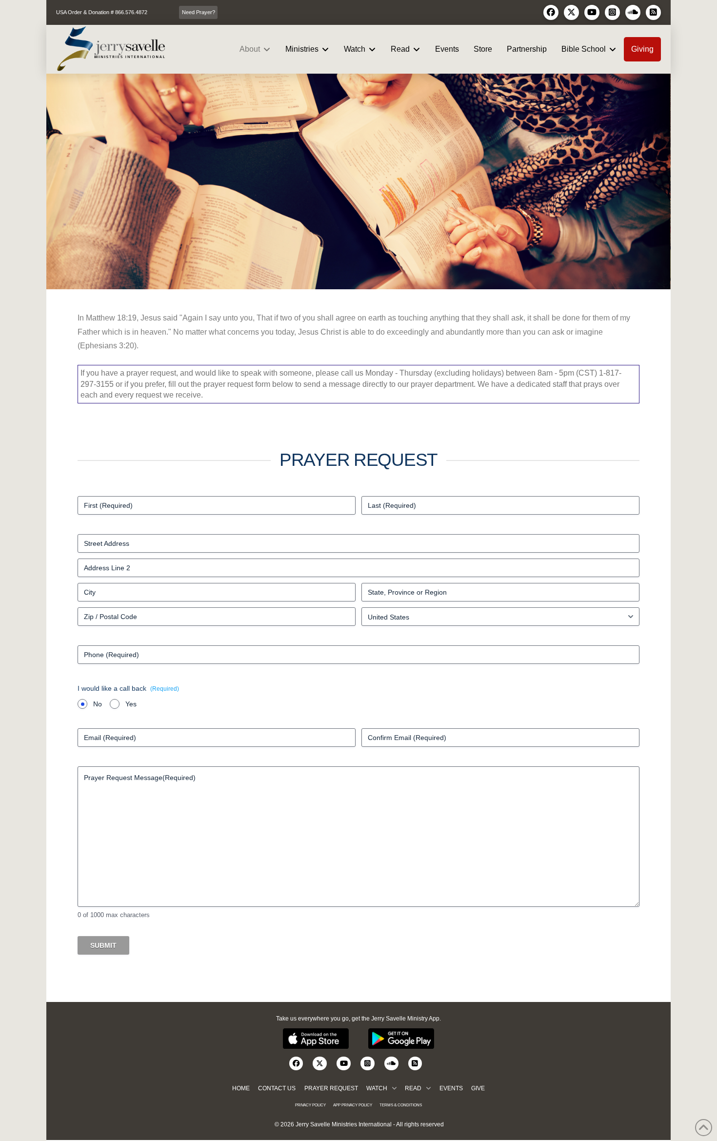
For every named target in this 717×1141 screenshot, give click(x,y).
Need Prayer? (198, 12)
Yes (131, 704)
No (97, 704)
